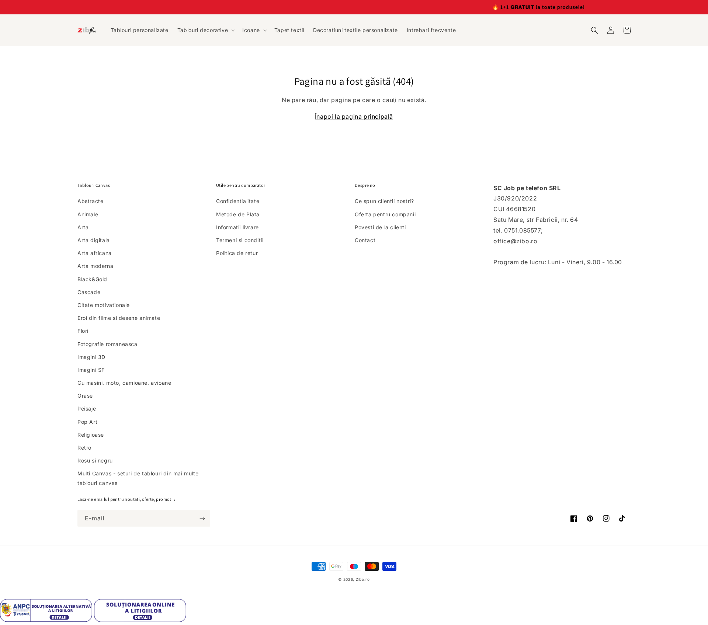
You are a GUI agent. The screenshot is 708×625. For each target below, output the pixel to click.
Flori (82, 331)
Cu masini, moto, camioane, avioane (124, 383)
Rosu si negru (95, 460)
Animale (87, 214)
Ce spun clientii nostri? (384, 201)
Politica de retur (237, 253)
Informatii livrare (237, 227)
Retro (84, 447)
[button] (205, 30)
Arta (82, 227)
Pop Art (87, 422)
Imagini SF (91, 370)
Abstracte (90, 201)
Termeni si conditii (239, 240)
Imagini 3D (91, 357)
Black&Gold (92, 279)
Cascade (88, 292)
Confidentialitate (237, 201)
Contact (365, 240)
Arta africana (94, 253)
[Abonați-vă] (202, 518)
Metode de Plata (238, 214)
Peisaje (86, 408)
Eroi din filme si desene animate (118, 318)
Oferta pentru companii (385, 214)
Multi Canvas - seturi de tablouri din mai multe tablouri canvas (137, 478)
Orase (85, 395)
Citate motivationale (103, 305)
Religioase (90, 435)
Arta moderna (95, 266)
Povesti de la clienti (380, 227)
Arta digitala (93, 240)
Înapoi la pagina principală (354, 116)
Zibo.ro (363, 579)
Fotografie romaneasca (107, 344)
